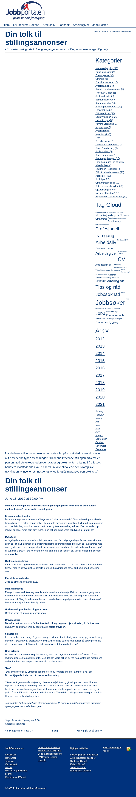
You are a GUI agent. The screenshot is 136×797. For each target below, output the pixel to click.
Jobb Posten (100, 24)
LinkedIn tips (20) (104, 120)
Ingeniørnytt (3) (103, 134)
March (98, 418)
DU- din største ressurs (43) (109, 172)
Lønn (123, 292)
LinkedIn (100, 280)
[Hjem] (30, 20)
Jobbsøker (110, 302)
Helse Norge (112, 311)
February (99, 414)
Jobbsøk (64, 24)
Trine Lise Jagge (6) (105, 92)
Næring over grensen (80, 770)
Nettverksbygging (120, 267)
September (101, 439)
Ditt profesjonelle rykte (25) (109, 186)
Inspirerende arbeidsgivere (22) (111, 196)
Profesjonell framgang (107, 232)
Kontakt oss (10, 755)
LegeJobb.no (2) (103, 110)
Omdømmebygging (106, 322)
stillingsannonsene (33, 453)
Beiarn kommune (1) (105, 155)
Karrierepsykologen (114, 319)
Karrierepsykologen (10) (107, 158)
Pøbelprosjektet (101, 212)
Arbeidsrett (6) (102, 130)
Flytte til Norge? (77, 764)
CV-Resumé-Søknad (26, 24)
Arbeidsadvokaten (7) (106, 85)
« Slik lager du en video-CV (19, 730)
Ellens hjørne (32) (104, 75)
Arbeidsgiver (81, 24)
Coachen (112, 275)
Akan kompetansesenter (117, 218)
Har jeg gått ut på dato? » (89, 730)
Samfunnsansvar (116, 212)
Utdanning (117, 265)
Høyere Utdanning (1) (106, 123)
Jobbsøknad (107, 294)
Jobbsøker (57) (103, 175)
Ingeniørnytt (125, 272)
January (99, 411)
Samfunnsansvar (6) (105, 99)
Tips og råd (107, 287)
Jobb (100, 313)
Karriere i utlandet (112, 309)
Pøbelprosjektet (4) (105, 72)
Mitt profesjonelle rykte (107, 215)
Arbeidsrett (124, 215)
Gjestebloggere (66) (105, 189)
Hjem (6, 24)
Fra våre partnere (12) (106, 82)
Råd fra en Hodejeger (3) (107, 169)
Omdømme (101, 218)
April (97, 421)
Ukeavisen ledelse (47, 703)
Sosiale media (104, 248)
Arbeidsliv (49, 24)
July (97, 432)
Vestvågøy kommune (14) (108, 106)
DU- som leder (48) (105, 113)
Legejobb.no (99, 308)
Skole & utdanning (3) (106, 148)
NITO (126, 240)
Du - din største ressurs (49, 747)
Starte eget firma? (78, 761)
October (99, 442)
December (100, 449)
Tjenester (9, 761)
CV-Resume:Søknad (47, 757)
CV (121, 259)
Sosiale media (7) (104, 141)
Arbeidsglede (115, 281)
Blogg (103, 31)
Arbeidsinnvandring (103, 278)
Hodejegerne (122, 251)
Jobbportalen (11, 703)
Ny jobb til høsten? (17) (107, 193)
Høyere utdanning (102, 224)
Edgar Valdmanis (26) (106, 117)
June (97, 428)
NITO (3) (99, 137)
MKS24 (120, 254)
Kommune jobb (115, 315)
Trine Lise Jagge (102, 270)
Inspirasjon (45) (103, 127)
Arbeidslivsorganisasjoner (82, 758)
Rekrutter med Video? (15, 777)
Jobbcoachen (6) (103, 151)
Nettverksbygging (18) (106, 68)
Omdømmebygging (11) (107, 182)
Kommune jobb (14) (105, 103)
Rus (127, 299)
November (100, 445)
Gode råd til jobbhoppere (50, 754)
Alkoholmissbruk (101, 274)
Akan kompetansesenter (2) (109, 89)
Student (115, 278)
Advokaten (100, 319)
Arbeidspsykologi (103, 265)
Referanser (10, 758)
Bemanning (115, 270)
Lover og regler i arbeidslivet (84, 755)
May (97, 425)
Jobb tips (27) (102, 179)
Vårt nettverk (11, 764)
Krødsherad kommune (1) (108, 144)
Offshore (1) (101, 79)
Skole (123, 270)
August (99, 435)
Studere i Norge (78, 767)
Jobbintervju (114, 221)
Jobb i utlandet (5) (104, 96)
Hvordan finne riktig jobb (49, 750)
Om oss (8, 767)
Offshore (120, 240)
